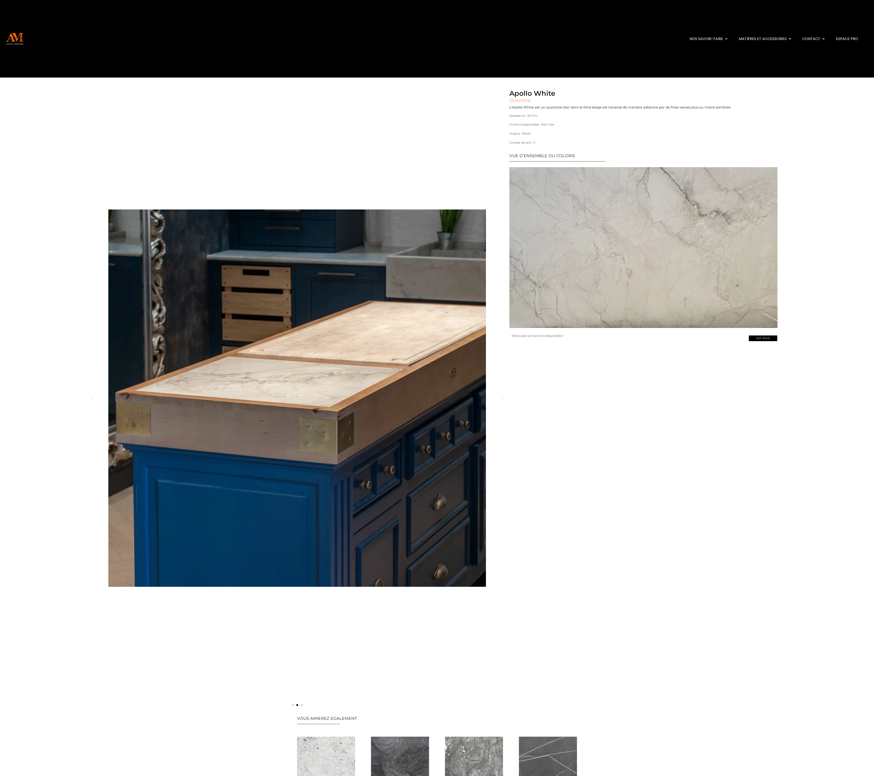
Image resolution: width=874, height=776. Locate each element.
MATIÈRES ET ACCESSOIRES (763, 38)
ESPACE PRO (847, 38)
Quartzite (520, 100)
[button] (708, 39)
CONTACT (811, 38)
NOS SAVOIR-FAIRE (706, 38)
